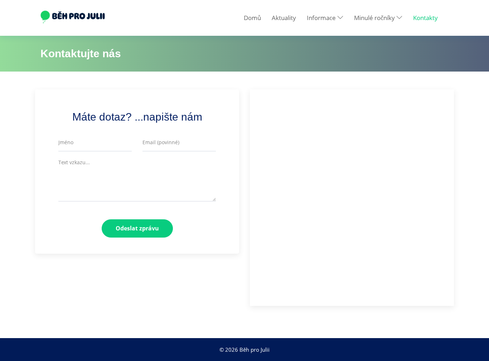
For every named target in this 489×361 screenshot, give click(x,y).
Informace (322, 18)
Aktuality (284, 18)
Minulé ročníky (375, 18)
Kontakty (425, 18)
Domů (252, 18)
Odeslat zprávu (137, 228)
